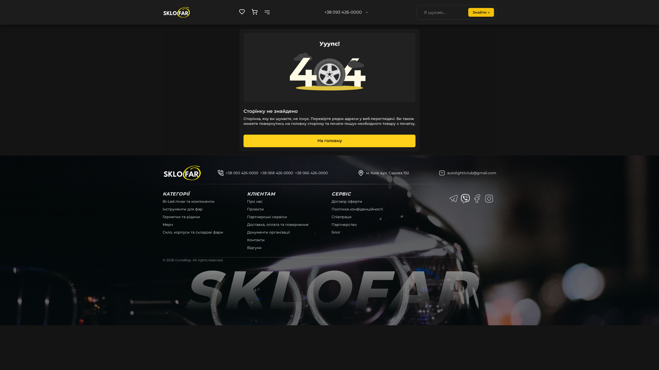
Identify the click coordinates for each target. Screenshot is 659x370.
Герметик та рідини (181, 217)
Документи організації (268, 232)
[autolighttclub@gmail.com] (442, 173)
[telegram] (453, 198)
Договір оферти (347, 201)
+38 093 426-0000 (242, 173)
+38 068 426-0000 (276, 173)
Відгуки (254, 247)
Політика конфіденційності (357, 209)
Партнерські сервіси (267, 217)
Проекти (255, 209)
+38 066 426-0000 (311, 173)
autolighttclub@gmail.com (471, 173)
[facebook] (477, 198)
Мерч (168, 224)
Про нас (255, 201)
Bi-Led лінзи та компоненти (188, 201)
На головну (329, 140)
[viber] (465, 198)
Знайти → (481, 12)
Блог (336, 232)
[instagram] (489, 198)
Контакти (256, 240)
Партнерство (344, 224)
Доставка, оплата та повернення (277, 224)
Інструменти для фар (183, 209)
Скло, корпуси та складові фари (193, 232)
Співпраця (341, 217)
